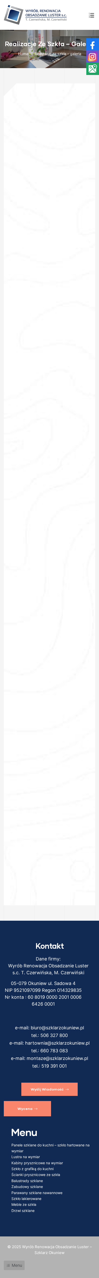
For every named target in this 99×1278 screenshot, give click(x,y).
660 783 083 (54, 1050)
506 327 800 (54, 1035)
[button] (49, 1089)
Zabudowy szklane (27, 1186)
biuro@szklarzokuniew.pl (57, 1027)
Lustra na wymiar (25, 1157)
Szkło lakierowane (26, 1198)
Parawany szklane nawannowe (36, 1193)
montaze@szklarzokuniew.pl (57, 1058)
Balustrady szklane (27, 1181)
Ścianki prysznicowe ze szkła (35, 1174)
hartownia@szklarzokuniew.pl (57, 1043)
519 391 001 (54, 1066)
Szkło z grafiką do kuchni (32, 1169)
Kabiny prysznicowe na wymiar (37, 1163)
